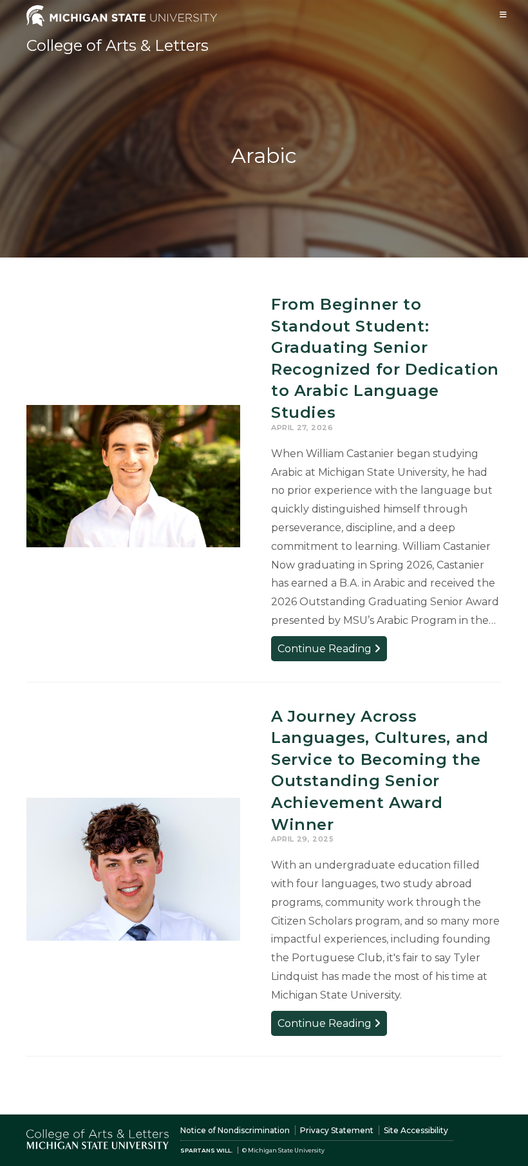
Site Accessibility (416, 1130)
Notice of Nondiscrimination (235, 1130)
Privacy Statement (336, 1130)
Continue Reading (332, 651)
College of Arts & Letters (117, 45)
